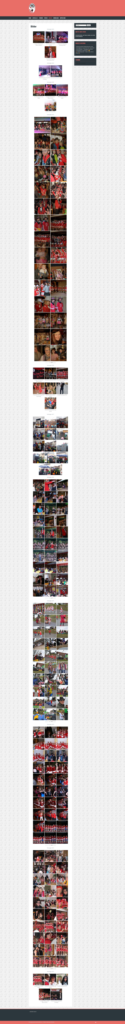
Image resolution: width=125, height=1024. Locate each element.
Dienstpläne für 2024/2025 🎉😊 (83, 50)
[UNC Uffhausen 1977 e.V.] (32, 8)
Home (30, 18)
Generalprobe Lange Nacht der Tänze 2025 (85, 48)
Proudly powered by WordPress (35, 1022)
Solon (47, 1022)
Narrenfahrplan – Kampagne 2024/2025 (84, 49)
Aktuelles (35, 18)
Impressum (62, 18)
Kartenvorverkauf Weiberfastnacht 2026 (84, 46)
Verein (45, 18)
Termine (41, 18)
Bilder (50, 18)
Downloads (56, 18)
